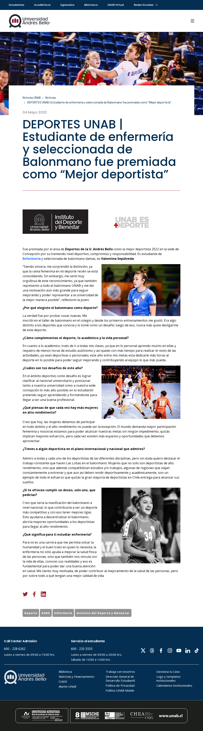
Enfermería (32, 258)
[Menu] (192, 21)
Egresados (67, 5)
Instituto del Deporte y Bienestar (103, 613)
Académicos (42, 5)
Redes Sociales (144, 5)
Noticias (50, 97)
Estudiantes (16, 5)
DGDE (46, 613)
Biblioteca (91, 5)
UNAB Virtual (115, 5)
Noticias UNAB (32, 97)
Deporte (30, 613)
